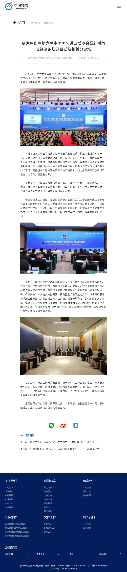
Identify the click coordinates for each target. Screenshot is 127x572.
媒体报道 (48, 503)
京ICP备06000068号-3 (97, 565)
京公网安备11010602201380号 (63, 568)
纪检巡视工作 (50, 527)
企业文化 (9, 503)
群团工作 (48, 531)
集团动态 (48, 487)
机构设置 (9, 495)
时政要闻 (48, 491)
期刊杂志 (48, 507)
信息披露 (87, 495)
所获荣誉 (9, 499)
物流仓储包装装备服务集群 (17, 535)
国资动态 (48, 495)
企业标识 (9, 507)
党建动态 (48, 523)
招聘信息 (87, 527)
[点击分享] (63, 427)
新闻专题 (48, 511)
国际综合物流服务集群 (15, 523)
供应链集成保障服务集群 (16, 527)
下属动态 (48, 499)
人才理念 (87, 523)
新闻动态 (35, 22)
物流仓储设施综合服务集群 (17, 531)
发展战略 (9, 491)
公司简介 (9, 487)
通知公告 (87, 491)
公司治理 (87, 487)
